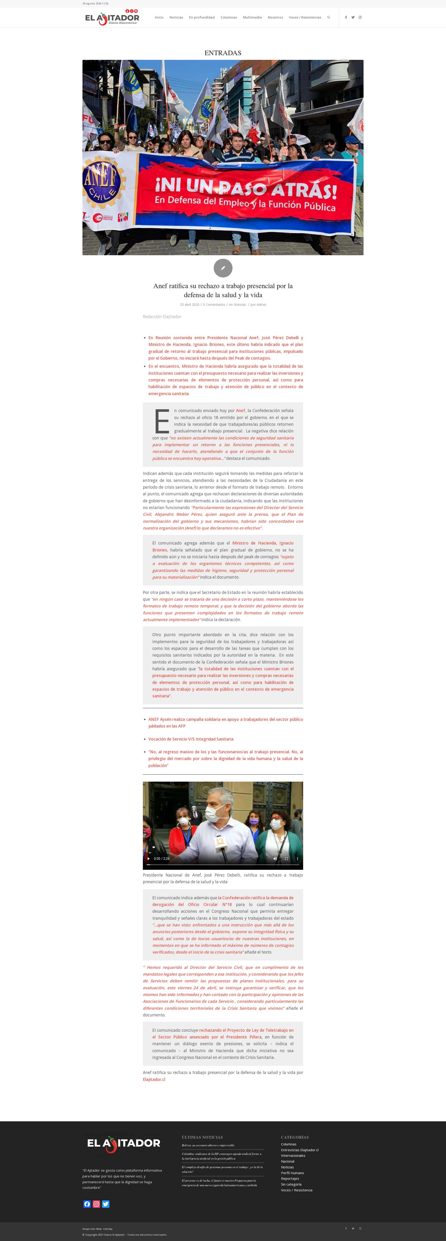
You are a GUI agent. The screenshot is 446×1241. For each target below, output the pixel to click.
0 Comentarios (214, 304)
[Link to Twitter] (353, 17)
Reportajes (290, 1178)
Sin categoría (291, 1184)
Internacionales (293, 1155)
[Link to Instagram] (360, 17)
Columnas (288, 1144)
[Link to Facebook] (346, 17)
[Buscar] (328, 17)
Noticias (240, 304)
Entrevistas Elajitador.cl (299, 1150)
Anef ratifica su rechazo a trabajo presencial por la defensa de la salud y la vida (223, 290)
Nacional (287, 1161)
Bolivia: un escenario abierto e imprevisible (208, 1145)
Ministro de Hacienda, (254, 543)
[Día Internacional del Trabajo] (223, 157)
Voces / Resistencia (296, 1190)
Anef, (241, 410)
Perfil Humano (292, 1172)
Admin (261, 304)
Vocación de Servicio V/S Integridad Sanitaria (190, 739)
